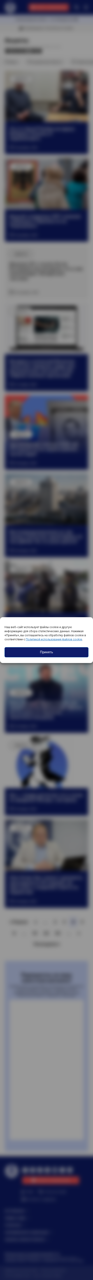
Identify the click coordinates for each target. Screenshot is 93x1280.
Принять (46, 652)
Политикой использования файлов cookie (54, 639)
